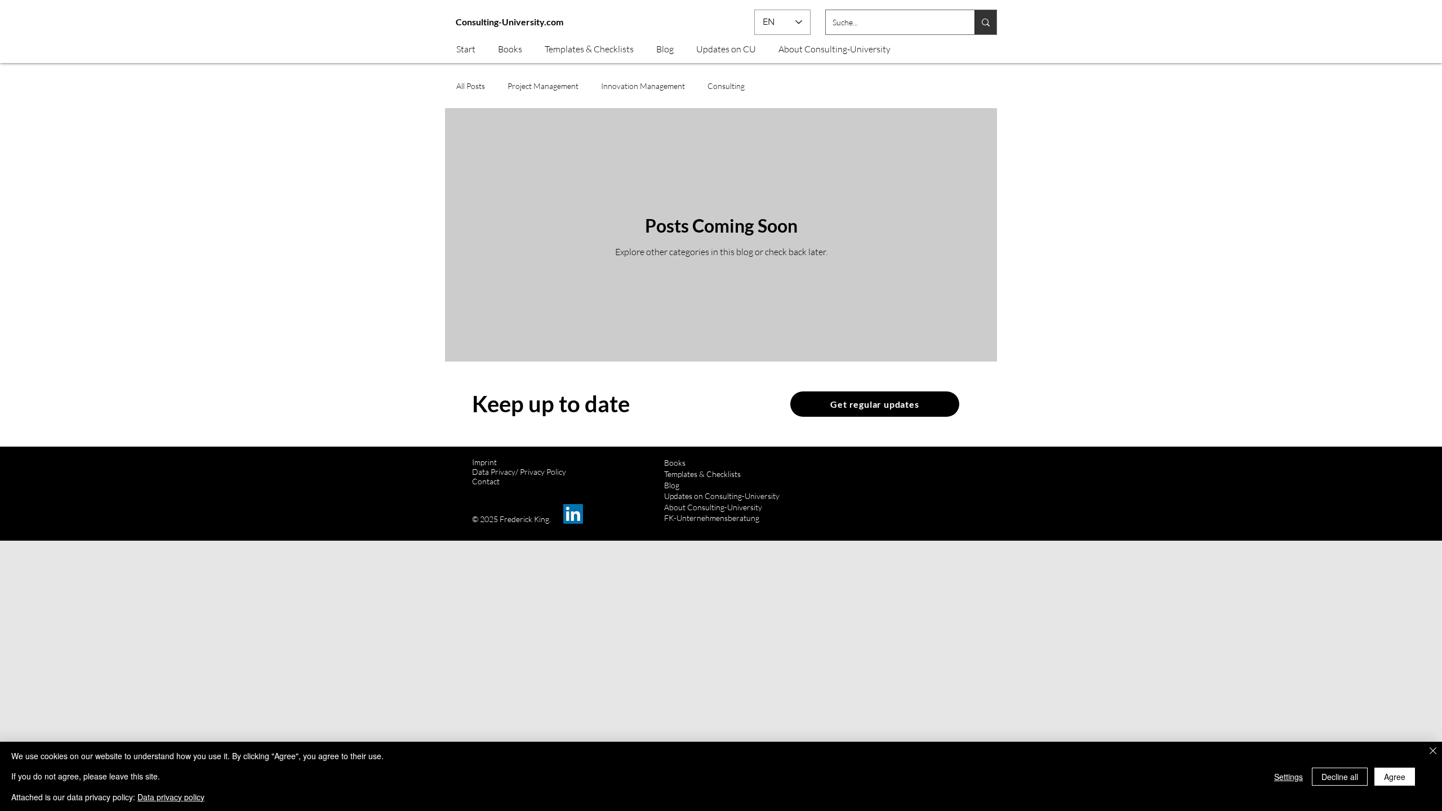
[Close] (1433, 751)
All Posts (470, 86)
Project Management (543, 86)
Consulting (726, 86)
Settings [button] (1288, 776)
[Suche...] (985, 22)
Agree (1394, 776)
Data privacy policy (170, 797)
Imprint (484, 462)
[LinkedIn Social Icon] (573, 514)
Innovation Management (643, 86)
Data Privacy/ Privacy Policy (519, 471)
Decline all (1339, 776)
